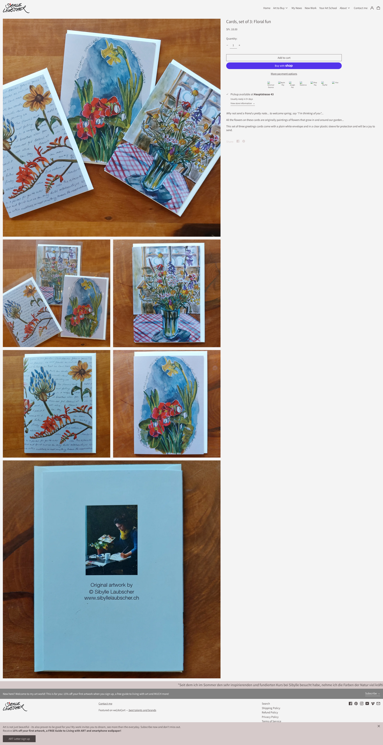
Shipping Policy (271, 708)
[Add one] (239, 45)
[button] (378, 8)
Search (266, 703)
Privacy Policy (270, 717)
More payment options (284, 73)
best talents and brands (142, 710)
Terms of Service (271, 721)
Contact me (105, 703)
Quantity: (231, 38)
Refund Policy (270, 712)
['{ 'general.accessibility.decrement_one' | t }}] (227, 45)
